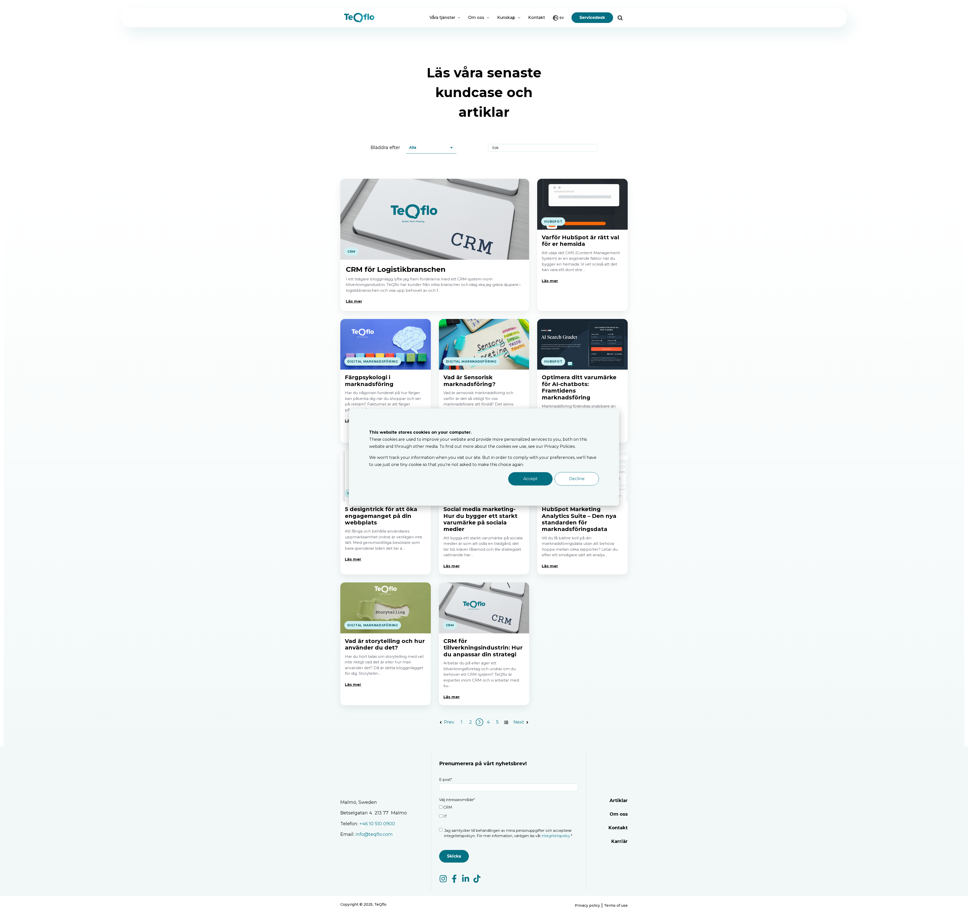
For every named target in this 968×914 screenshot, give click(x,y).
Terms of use (616, 905)
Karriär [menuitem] (619, 841)
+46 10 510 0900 (377, 824)
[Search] (620, 17)
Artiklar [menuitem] (619, 800)
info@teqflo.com (374, 834)
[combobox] (619, 40)
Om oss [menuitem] (619, 814)
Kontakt (536, 17)
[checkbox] (508, 813)
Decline (577, 478)
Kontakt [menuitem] (618, 828)
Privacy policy (587, 905)
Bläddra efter (385, 147)
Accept (530, 478)
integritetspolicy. (556, 836)
